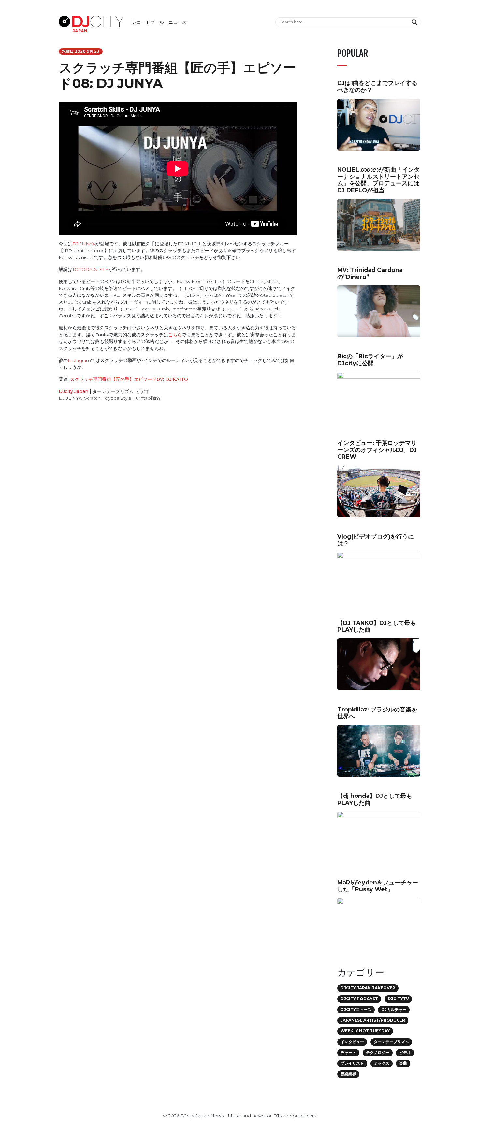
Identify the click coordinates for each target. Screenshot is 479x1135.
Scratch (92, 398)
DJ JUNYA (83, 244)
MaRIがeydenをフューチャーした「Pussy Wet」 (377, 886)
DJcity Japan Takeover (368, 987)
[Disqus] (178, 498)
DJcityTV (398, 998)
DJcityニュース (356, 1009)
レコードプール (148, 22)
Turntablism (147, 398)
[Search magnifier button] (415, 22)
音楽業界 (348, 1073)
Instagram (79, 360)
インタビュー (352, 1041)
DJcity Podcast (359, 998)
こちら (175, 335)
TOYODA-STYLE (90, 269)
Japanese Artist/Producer (373, 1020)
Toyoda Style (117, 398)
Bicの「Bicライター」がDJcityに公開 (370, 359)
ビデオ (143, 391)
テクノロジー (377, 1052)
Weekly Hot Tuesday (365, 1030)
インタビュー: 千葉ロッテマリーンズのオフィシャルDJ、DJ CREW (377, 449)
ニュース (177, 22)
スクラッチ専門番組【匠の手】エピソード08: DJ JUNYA (177, 75)
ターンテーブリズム (113, 391)
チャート (348, 1052)
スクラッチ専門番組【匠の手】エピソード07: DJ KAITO (128, 379)
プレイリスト (352, 1063)
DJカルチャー (393, 1009)
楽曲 (403, 1063)
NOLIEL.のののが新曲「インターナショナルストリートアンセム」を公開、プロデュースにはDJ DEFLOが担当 (378, 180)
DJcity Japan (73, 391)
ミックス (381, 1063)
